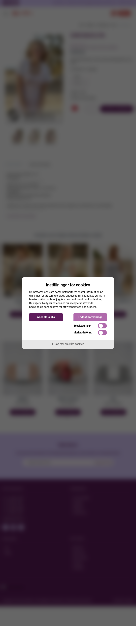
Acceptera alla (46, 316)
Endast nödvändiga (90, 316)
